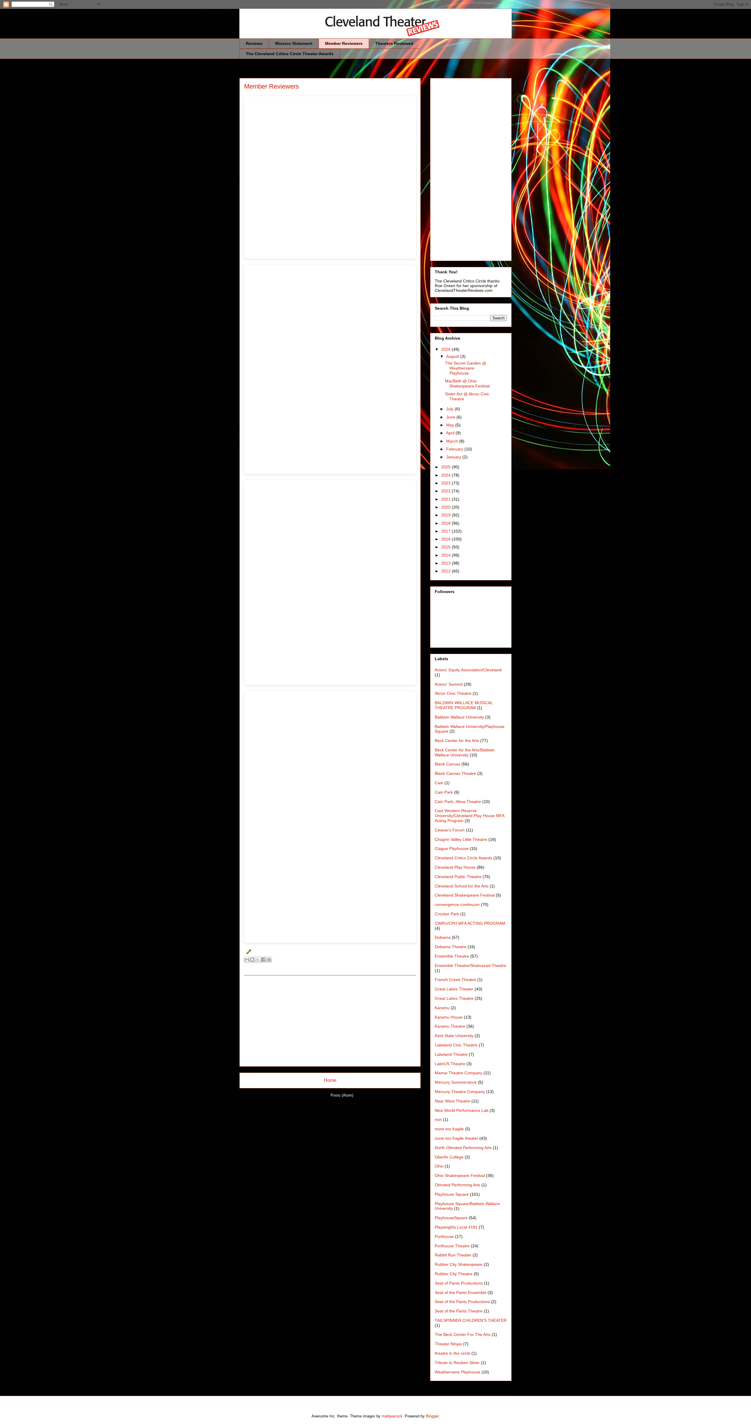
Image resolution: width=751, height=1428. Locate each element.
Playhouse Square (452, 1194)
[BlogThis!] (252, 960)
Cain (439, 782)
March (452, 441)
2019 (446, 515)
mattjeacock (392, 1416)
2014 (446, 555)
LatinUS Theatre (450, 1063)
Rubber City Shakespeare (459, 1264)
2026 (446, 349)
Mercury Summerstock (456, 1082)
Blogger (432, 1416)
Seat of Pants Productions (459, 1283)
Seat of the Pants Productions (462, 1301)
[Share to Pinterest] (269, 960)
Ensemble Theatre (452, 956)
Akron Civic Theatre (453, 693)
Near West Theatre (452, 1101)
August (453, 356)
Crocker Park (447, 914)
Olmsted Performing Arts (457, 1185)
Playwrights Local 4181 (456, 1227)
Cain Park (444, 792)
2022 (446, 491)
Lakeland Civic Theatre (456, 1045)
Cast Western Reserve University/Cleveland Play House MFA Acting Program (469, 815)
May (450, 425)
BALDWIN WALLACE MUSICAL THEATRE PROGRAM (464, 705)
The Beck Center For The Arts (462, 1334)
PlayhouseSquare (451, 1217)
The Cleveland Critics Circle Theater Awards (290, 53)
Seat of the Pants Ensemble (460, 1292)
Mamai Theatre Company (458, 1072)
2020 (446, 507)
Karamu (442, 1007)
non (438, 1119)
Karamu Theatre (450, 1026)
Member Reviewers (344, 43)
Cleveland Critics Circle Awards (463, 858)
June (451, 417)
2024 (446, 475)
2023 (446, 483)
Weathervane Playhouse (457, 1372)
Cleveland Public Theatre (458, 876)
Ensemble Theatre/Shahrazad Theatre (470, 965)
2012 (446, 571)
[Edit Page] (247, 951)
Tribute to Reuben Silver (457, 1362)
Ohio (439, 1166)
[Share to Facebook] (263, 960)
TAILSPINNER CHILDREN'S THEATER (471, 1320)
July (450, 408)
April (451, 433)
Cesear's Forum (450, 830)
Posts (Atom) (342, 1095)
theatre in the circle (452, 1353)
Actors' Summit (449, 684)
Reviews (254, 43)
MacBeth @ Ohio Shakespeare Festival (467, 383)
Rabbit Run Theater (453, 1255)
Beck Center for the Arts (457, 740)
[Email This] (247, 960)
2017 (446, 531)
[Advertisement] (330, 1021)
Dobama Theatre (450, 946)
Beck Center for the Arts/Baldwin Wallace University (465, 752)
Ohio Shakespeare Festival (460, 1175)
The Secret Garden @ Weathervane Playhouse (465, 368)
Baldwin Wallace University (459, 717)
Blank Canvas (447, 764)
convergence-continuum (457, 904)
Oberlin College (449, 1157)
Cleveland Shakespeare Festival (465, 895)
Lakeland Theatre (451, 1054)
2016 (446, 539)
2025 (446, 467)
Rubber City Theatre (454, 1273)
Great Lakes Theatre (454, 998)
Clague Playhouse (451, 848)
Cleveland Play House (455, 867)
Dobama (443, 937)
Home (330, 1080)
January (454, 457)
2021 (446, 499)
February (455, 449)
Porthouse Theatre (452, 1246)
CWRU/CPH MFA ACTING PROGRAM (470, 923)
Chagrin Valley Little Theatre (461, 839)
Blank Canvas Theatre (455, 773)
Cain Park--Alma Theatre (458, 801)
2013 (446, 563)
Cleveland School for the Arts (461, 886)
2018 (446, 523)
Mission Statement (293, 43)
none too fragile (449, 1129)
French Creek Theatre (455, 979)
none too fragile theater (456, 1138)
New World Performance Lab (461, 1110)
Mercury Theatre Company (460, 1091)
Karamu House (449, 1017)
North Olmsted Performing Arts (463, 1147)
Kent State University (454, 1035)
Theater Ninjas (448, 1343)
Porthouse (444, 1236)
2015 (446, 547)
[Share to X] (258, 960)
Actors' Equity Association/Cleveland (468, 670)
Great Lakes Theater (454, 989)
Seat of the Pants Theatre (459, 1311)
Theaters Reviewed (394, 43)
